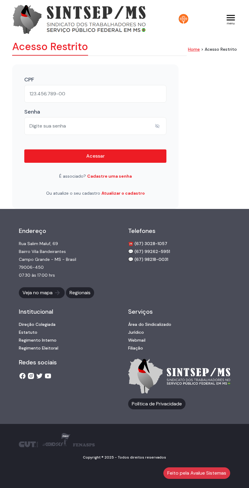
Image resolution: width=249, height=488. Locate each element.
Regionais (80, 292)
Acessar (95, 156)
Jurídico (136, 332)
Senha (32, 112)
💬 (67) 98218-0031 (148, 259)
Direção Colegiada (37, 324)
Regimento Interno (37, 340)
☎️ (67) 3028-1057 (147, 243)
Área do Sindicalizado (149, 324)
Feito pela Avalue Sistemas (196, 473)
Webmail (136, 340)
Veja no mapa (38, 292)
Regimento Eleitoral (38, 348)
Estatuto (28, 332)
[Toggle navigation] (230, 19)
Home (194, 49)
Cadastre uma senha (109, 176)
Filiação (135, 348)
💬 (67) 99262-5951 (149, 251)
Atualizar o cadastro (123, 193)
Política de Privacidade (157, 404)
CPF (29, 80)
